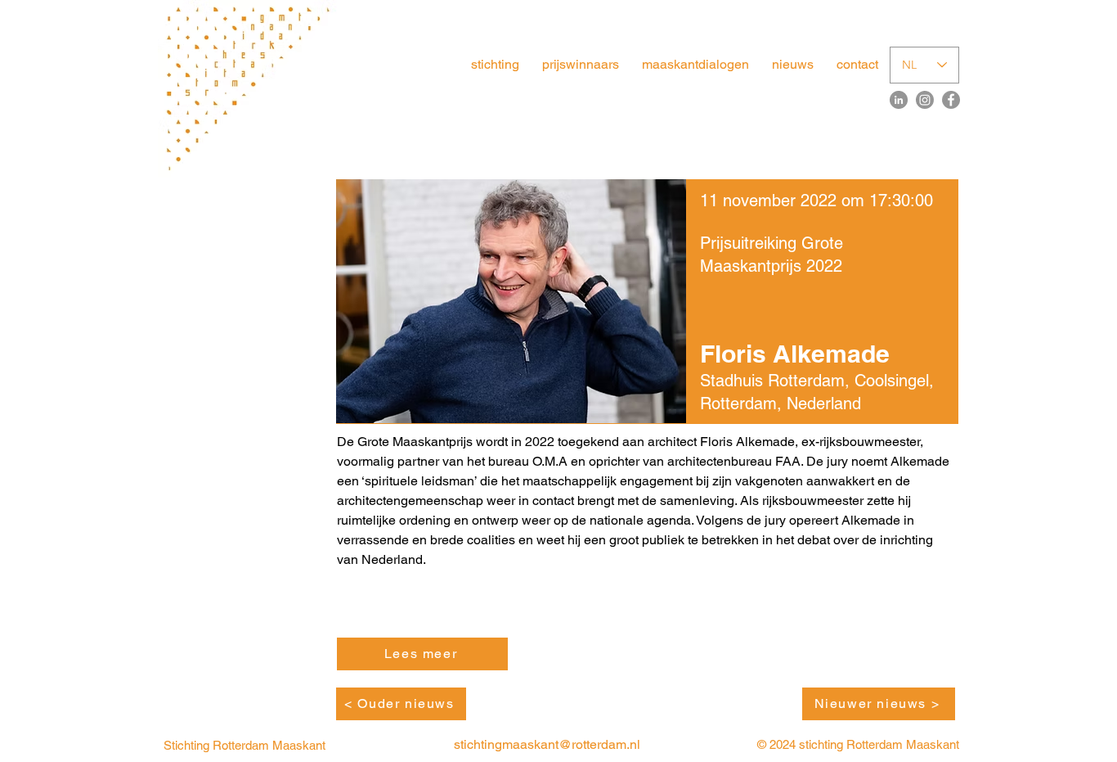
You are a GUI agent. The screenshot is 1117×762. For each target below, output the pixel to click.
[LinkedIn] (899, 100)
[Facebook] (951, 100)
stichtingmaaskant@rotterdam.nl (547, 744)
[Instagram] (925, 100)
